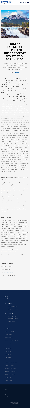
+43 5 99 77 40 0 (12, 316)
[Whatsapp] (18, 72)
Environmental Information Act (12, 340)
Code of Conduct (8, 396)
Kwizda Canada (8, 380)
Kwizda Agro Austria (9, 365)
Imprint (6, 389)
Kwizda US (7, 377)
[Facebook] (16, 72)
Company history (8, 337)
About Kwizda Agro (9, 331)
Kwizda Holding (8, 334)
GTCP (6, 394)
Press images (8, 354)
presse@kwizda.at (8, 272)
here (5, 257)
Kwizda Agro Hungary (10, 368)
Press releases (8, 351)
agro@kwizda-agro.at (13, 318)
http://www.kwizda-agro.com (8, 251)
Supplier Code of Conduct (10, 343)
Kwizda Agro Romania (10, 371)
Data (6, 391)
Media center (8, 357)
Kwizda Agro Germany (10, 374)
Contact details (11, 321)
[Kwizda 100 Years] (10, 2)
